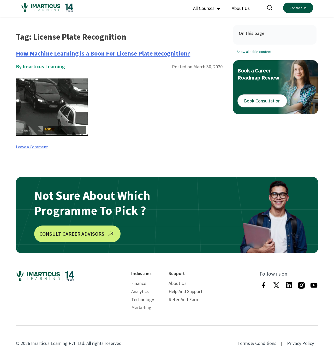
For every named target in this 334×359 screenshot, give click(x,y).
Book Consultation (262, 101)
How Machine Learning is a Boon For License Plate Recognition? (103, 53)
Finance (138, 283)
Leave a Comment (32, 146)
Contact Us (298, 7)
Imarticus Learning (44, 66)
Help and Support (185, 291)
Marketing (141, 308)
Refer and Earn (183, 299)
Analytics (140, 291)
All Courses (204, 8)
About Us (241, 8)
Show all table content (254, 51)
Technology (142, 299)
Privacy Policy (300, 343)
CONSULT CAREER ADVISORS (71, 233)
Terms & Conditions (256, 343)
